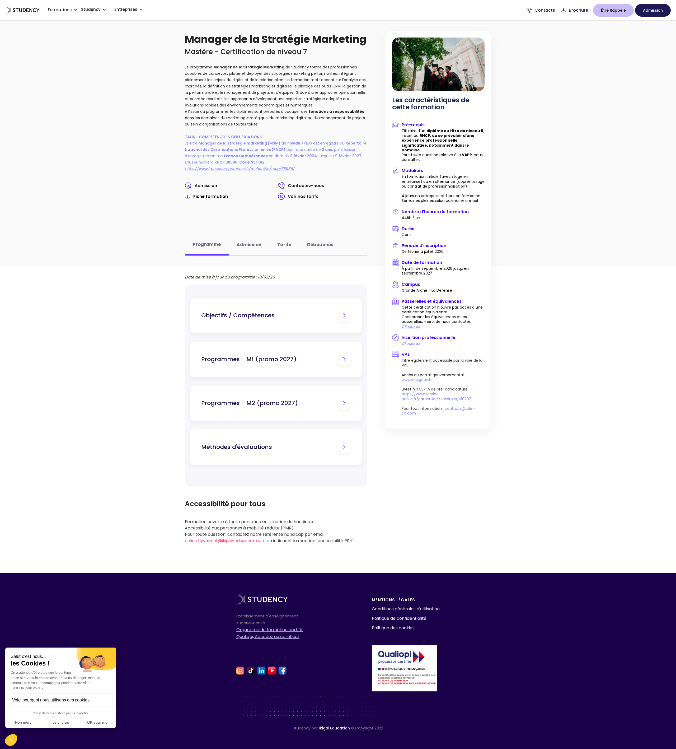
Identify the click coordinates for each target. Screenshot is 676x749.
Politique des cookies (393, 628)
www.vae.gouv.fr (417, 379)
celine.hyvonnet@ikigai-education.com (225, 541)
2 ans (406, 234)
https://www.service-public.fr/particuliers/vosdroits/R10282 (436, 396)
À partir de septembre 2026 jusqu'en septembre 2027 (435, 271)
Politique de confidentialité (399, 618)
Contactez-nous (306, 186)
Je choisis (61, 722)
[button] (11, 740)
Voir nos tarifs (303, 196)
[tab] (207, 247)
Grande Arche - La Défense (427, 290)
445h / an (411, 217)
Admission (206, 186)
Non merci (23, 722)
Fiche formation (210, 196)
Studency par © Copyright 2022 (338, 728)
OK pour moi (97, 722)
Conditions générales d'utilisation (406, 609)
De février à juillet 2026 (423, 251)
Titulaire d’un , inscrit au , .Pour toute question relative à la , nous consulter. (443, 145)
